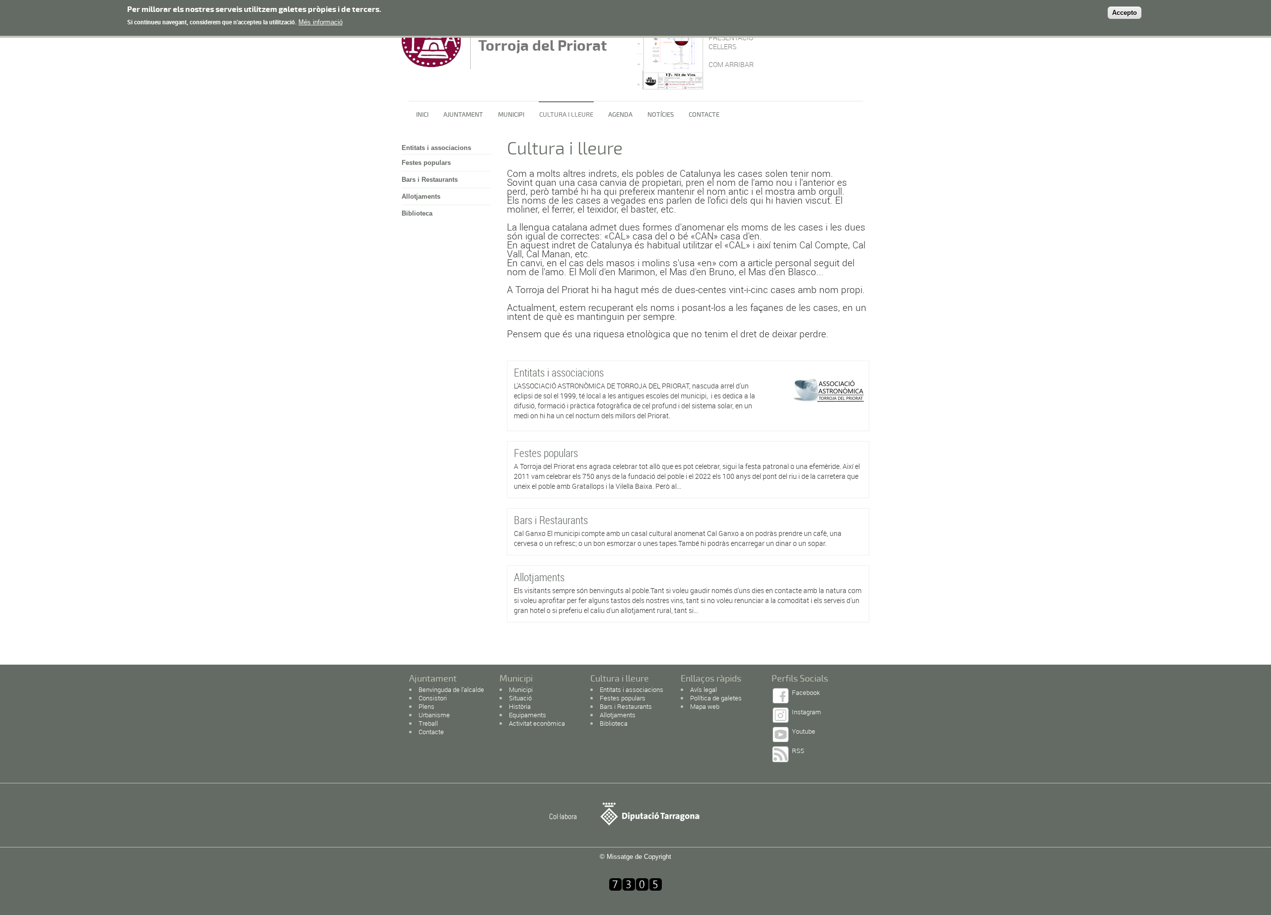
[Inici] (433, 64)
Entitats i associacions (436, 148)
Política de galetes (716, 697)
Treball (428, 723)
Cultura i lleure (566, 115)
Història (520, 706)
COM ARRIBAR (731, 64)
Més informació (320, 22)
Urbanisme (434, 714)
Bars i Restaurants (430, 179)
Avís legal (703, 689)
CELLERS (722, 46)
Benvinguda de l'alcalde (451, 689)
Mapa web (704, 706)
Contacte (704, 115)
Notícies (660, 115)
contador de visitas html (635, 906)
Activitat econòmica (537, 723)
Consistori (433, 697)
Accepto (1124, 12)
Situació (520, 697)
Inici (422, 115)
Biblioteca (417, 213)
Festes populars (426, 162)
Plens (426, 706)
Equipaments (527, 714)
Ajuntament (463, 115)
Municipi (511, 115)
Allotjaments (421, 196)
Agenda (620, 115)
